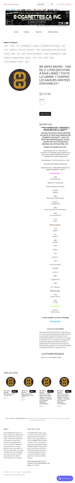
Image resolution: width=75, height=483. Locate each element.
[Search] (51, 4)
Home (16, 32)
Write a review (57, 357)
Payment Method (26, 472)
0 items (61, 4)
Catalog (26, 32)
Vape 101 (39, 32)
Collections (12, 418)
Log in (5, 4)
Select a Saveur (10, 42)
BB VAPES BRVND (20, 418)
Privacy (19, 472)
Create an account (13, 4)
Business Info (7, 472)
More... (15, 391)
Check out (68, 4)
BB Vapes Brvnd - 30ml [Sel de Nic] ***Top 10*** (9, 393)
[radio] (6, 45)
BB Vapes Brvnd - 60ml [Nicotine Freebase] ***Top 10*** (27, 394)
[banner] (37, 18)
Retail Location (53, 32)
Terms (14, 472)
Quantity (41, 99)
